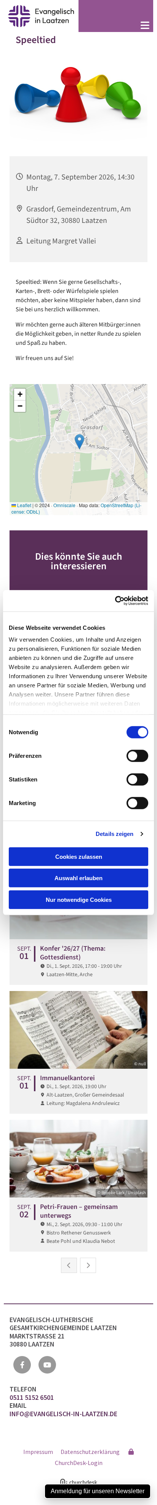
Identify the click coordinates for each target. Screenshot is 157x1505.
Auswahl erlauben (78, 878)
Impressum (38, 1451)
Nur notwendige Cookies (79, 899)
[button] (115, 26)
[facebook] (22, 1365)
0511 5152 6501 (32, 1397)
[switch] (137, 755)
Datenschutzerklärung (90, 1451)
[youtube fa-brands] (47, 1365)
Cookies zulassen (78, 856)
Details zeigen (114, 834)
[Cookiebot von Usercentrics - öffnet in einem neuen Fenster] (115, 601)
